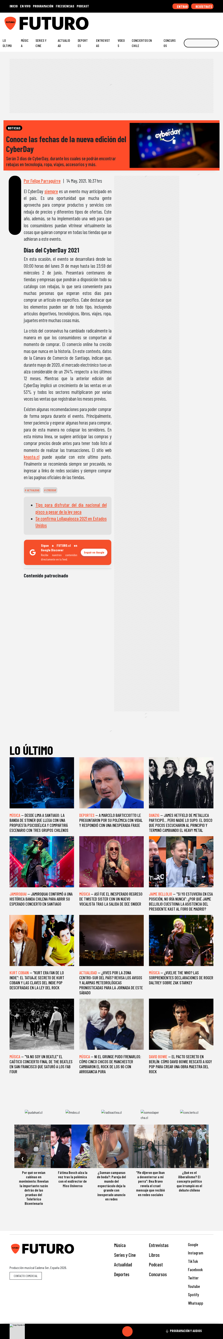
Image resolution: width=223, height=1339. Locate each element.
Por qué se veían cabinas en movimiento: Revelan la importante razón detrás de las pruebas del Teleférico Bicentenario (34, 1188)
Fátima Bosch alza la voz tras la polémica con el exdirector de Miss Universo (72, 1179)
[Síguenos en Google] (171, 21)
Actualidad (64, 43)
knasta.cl (31, 457)
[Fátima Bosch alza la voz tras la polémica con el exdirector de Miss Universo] (72, 1146)
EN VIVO (25, 6)
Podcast (156, 1264)
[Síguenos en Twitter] (198, 21)
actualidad (32, 490)
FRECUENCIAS (65, 6)
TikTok (192, 1261)
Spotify (193, 1294)
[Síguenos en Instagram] (178, 21)
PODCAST (83, 6)
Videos (121, 43)
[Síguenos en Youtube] (205, 21)
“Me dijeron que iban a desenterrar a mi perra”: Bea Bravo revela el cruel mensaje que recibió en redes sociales (150, 1183)
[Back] (106, 1331)
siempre (51, 191)
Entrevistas (103, 43)
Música (25, 43)
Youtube (193, 1286)
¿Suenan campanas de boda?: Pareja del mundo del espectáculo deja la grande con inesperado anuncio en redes (111, 1185)
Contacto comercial (26, 1276)
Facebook (195, 1269)
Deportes (83, 43)
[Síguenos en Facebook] (191, 21)
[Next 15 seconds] (138, 1331)
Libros (154, 1255)
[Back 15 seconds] (117, 1331)
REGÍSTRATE (203, 6)
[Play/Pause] (127, 1331)
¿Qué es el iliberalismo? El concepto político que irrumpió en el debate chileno (189, 1181)
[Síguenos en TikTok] (185, 21)
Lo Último (7, 43)
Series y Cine (40, 43)
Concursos (170, 43)
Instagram (195, 1252)
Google (192, 1244)
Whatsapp (195, 1303)
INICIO (14, 6)
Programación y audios (186, 1331)
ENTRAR (182, 6)
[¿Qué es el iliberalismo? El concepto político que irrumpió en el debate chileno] (189, 1146)
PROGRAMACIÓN (43, 6)
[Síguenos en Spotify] (212, 21)
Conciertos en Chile (142, 43)
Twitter (193, 1277)
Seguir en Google (94, 552)
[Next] (148, 1331)
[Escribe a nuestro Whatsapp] (218, 21)
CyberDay (51, 490)
